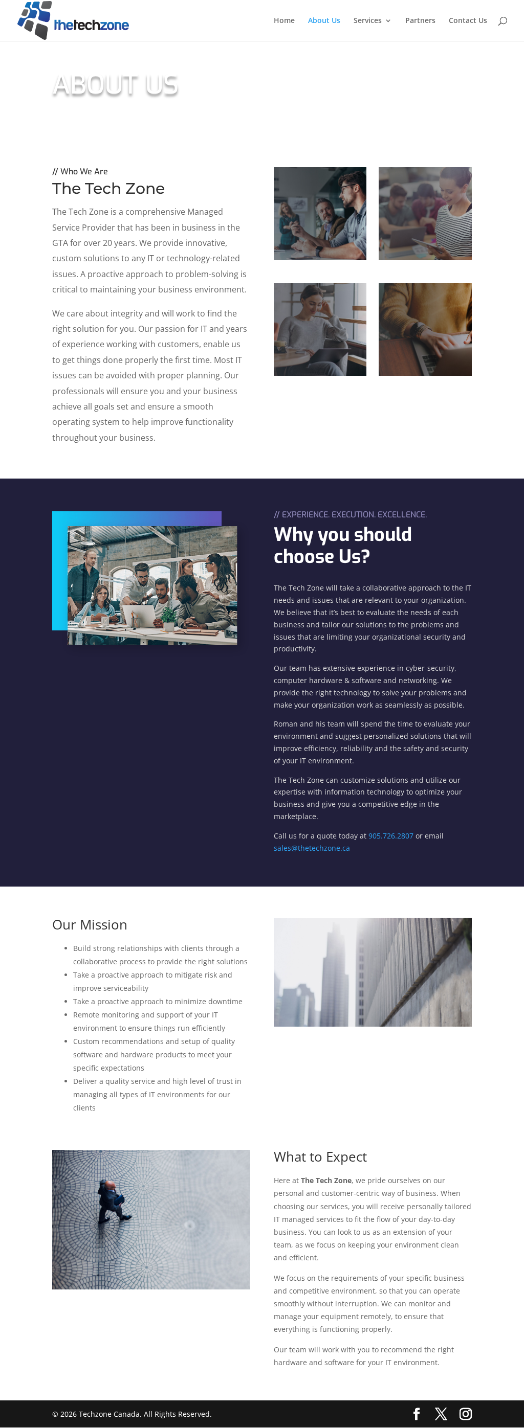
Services (368, 21)
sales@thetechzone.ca (312, 848)
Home (284, 21)
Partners (420, 21)
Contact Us (468, 21)
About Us (324, 21)
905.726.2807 (390, 836)
